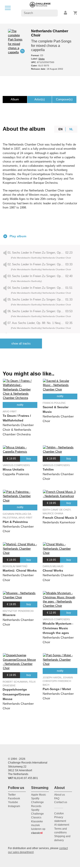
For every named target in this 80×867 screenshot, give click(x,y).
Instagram (14, 806)
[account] (66, 13)
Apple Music (38, 794)
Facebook (14, 798)
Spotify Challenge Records (37, 802)
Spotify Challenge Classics (37, 814)
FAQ (56, 798)
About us (59, 794)
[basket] (75, 13)
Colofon (59, 813)
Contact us (60, 802)
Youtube (13, 802)
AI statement (61, 824)
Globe (41, 58)
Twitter (12, 794)
